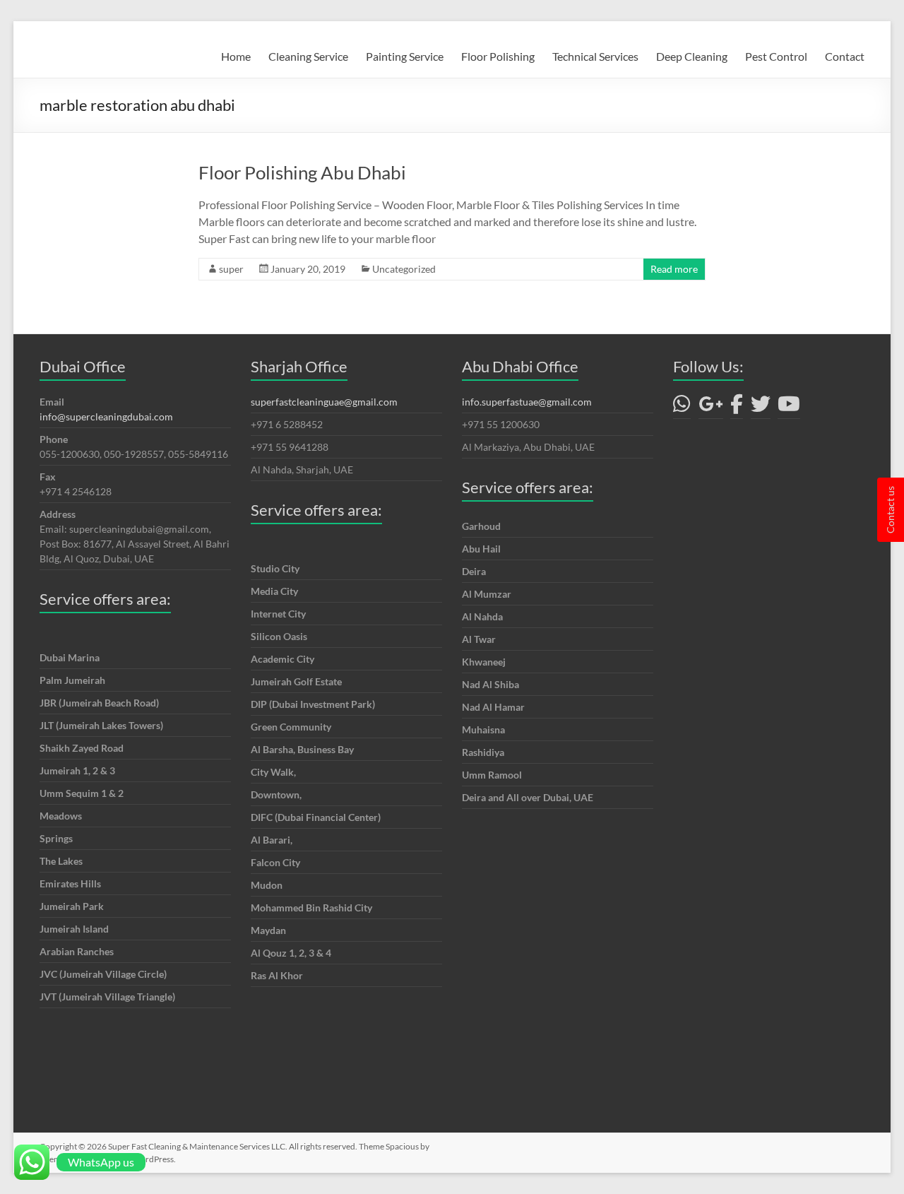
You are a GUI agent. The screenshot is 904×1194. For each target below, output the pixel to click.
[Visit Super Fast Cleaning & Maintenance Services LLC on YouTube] (789, 407)
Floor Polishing (498, 56)
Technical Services (595, 56)
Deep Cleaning (691, 56)
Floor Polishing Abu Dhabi (302, 172)
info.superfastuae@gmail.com (527, 402)
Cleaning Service (308, 56)
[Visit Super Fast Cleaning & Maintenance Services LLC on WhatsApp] (682, 407)
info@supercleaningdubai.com (106, 416)
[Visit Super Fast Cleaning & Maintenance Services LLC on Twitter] (761, 407)
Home (236, 56)
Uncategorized (404, 269)
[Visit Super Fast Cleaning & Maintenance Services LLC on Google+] (710, 407)
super (231, 269)
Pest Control (776, 56)
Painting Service (405, 56)
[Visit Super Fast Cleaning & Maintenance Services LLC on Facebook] (736, 407)
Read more (674, 269)
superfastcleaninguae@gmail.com (324, 402)
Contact (844, 56)
